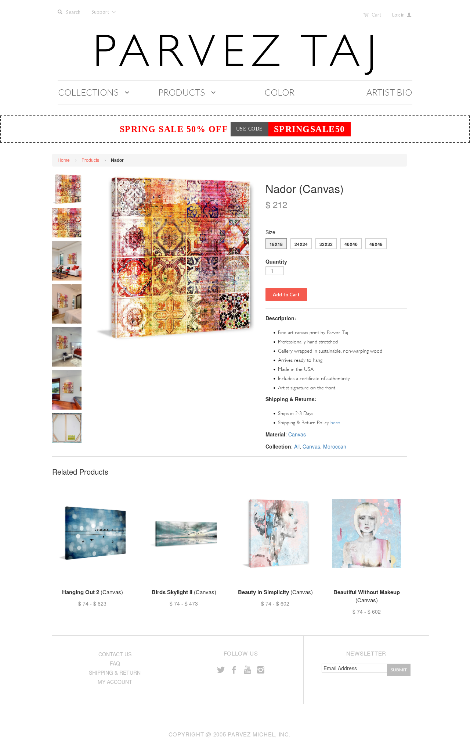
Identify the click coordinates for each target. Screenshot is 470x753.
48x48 (376, 244)
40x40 (351, 244)
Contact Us (114, 654)
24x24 (301, 244)
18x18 (276, 244)
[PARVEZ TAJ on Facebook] (234, 669)
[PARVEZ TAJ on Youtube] (247, 669)
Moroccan (334, 446)
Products (90, 160)
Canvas (297, 434)
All (297, 446)
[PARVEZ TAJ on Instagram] (261, 669)
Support (100, 12)
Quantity (276, 261)
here (335, 423)
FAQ (115, 663)
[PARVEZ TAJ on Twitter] (221, 669)
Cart (376, 15)
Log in (399, 15)
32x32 (326, 244)
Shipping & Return (115, 672)
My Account (115, 681)
